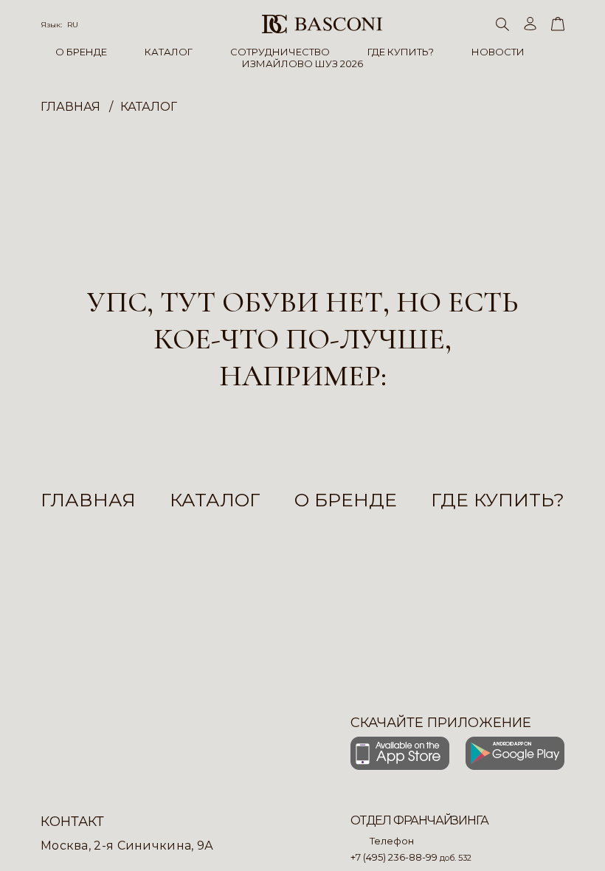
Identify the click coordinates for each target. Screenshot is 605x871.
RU (72, 25)
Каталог (215, 500)
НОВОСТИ (498, 52)
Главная (88, 500)
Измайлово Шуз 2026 (302, 63)
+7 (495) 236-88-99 (394, 857)
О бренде (345, 500)
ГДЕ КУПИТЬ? (400, 52)
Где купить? (497, 500)
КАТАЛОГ (169, 52)
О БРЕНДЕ (81, 52)
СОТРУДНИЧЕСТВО (280, 52)
